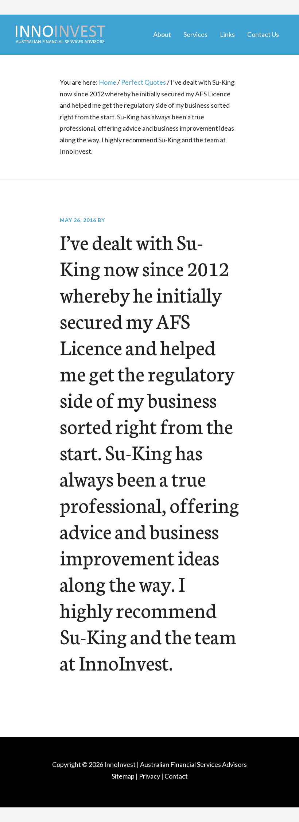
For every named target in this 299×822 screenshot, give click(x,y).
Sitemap (123, 776)
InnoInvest (120, 764)
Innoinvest (60, 35)
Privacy (149, 776)
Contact (176, 776)
